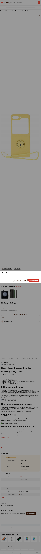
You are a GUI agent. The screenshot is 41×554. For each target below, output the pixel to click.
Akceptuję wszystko (33, 280)
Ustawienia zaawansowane (20, 280)
